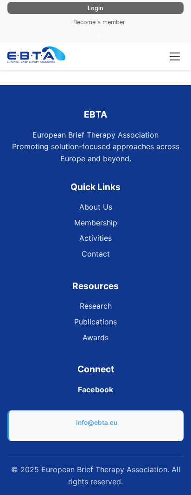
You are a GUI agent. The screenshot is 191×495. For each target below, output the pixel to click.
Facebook (95, 389)
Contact (96, 253)
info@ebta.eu (96, 422)
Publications (95, 321)
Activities (95, 238)
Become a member (99, 22)
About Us (95, 206)
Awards (95, 337)
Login (95, 8)
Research (96, 305)
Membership (95, 222)
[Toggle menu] (175, 57)
